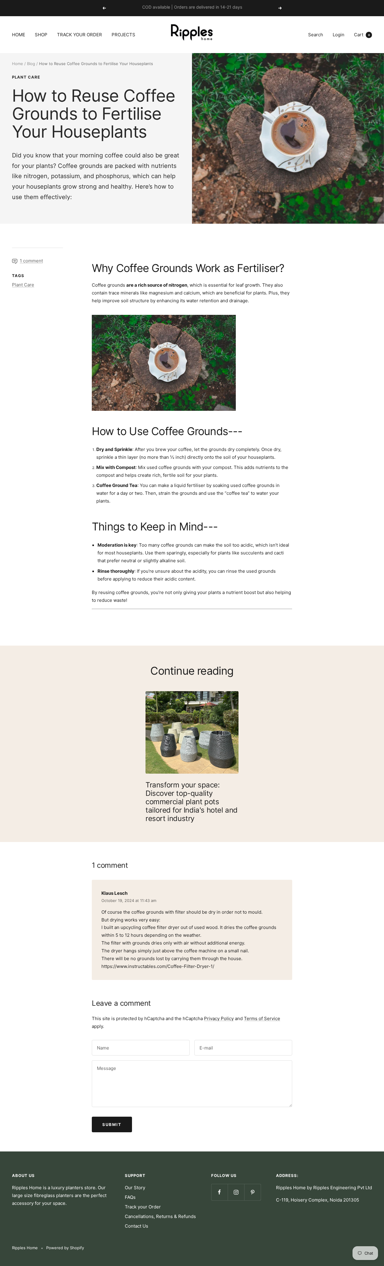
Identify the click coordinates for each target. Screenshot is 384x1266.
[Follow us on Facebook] (219, 1192)
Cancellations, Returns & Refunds (160, 1216)
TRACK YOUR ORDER (79, 34)
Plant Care (26, 77)
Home (17, 63)
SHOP (41, 34)
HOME (18, 34)
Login (338, 34)
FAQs (130, 1197)
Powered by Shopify (65, 1247)
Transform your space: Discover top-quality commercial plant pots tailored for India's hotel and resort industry (192, 802)
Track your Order (143, 1207)
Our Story (135, 1187)
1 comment (31, 261)
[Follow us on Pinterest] (252, 1192)
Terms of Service (262, 1018)
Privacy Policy (219, 1018)
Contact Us (136, 1226)
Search (315, 34)
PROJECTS (123, 34)
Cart (362, 34)
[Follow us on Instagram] (236, 1192)
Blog (31, 63)
